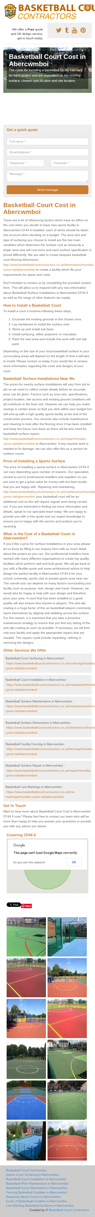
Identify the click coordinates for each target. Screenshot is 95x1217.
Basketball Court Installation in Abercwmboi (36, 1179)
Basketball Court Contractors (26, 1170)
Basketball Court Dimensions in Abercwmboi (36, 1188)
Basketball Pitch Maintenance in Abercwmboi (37, 1183)
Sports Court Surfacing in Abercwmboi (32, 1174)
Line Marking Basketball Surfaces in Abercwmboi (40, 1205)
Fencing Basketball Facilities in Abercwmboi (36, 1192)
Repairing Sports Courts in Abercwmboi (33, 1196)
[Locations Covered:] (5, 6)
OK (74, 862)
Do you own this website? (29, 862)
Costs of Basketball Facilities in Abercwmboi (36, 1201)
